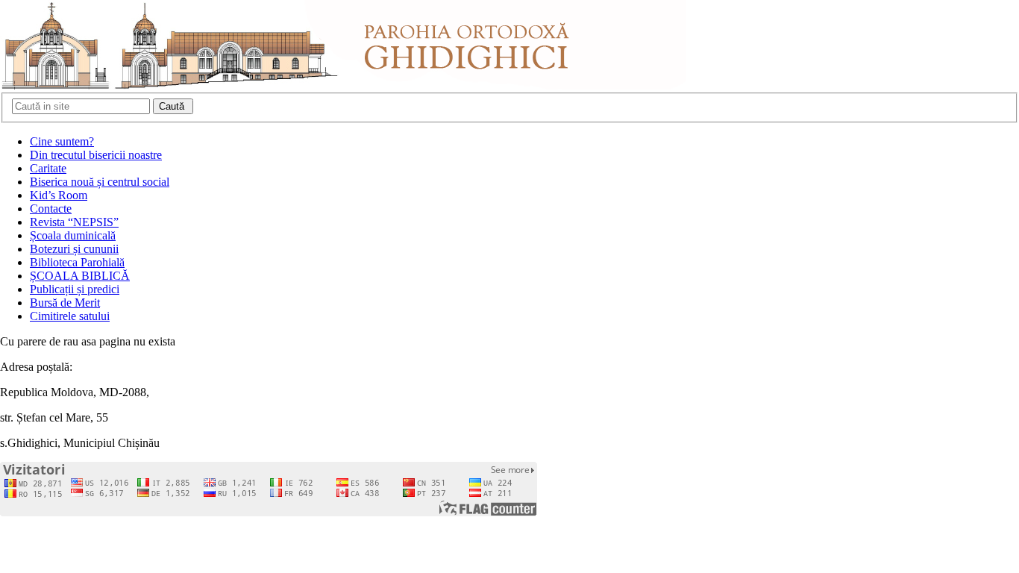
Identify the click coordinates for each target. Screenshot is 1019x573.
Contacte (51, 208)
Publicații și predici (74, 289)
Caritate (48, 168)
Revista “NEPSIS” (74, 222)
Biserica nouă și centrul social (99, 181)
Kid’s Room (58, 195)
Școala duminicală (73, 235)
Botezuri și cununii (74, 248)
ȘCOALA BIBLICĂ (80, 275)
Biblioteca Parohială (77, 262)
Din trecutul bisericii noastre (96, 154)
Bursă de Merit (65, 302)
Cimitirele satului (70, 316)
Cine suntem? (62, 141)
